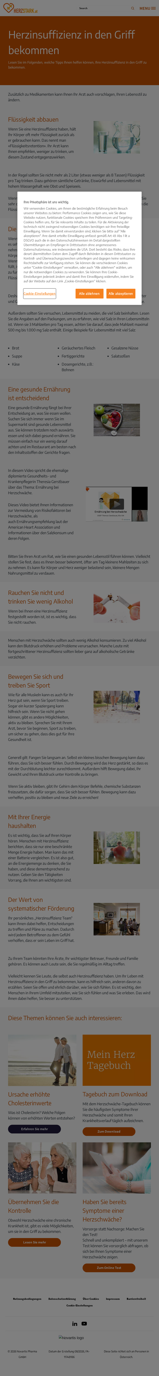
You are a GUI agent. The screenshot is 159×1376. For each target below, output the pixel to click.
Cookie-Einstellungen (40, 293)
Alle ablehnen (89, 293)
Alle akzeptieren (121, 293)
